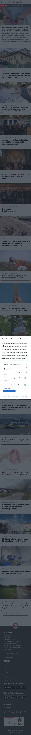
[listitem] (15, 364)
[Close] (28, 339)
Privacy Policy (24, 396)
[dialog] (15, 367)
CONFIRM (9, 391)
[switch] (25, 367)
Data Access (15, 396)
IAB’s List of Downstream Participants (17, 360)
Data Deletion (7, 396)
